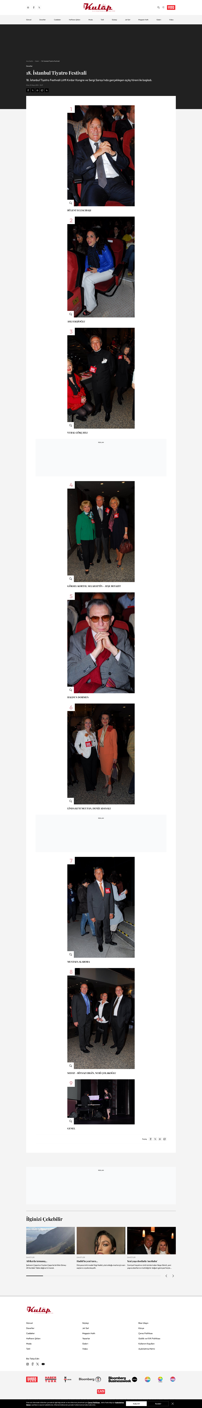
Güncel (28, 20)
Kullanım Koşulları (146, 1343)
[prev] (166, 1276)
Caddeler (57, 20)
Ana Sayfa (29, 61)
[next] (173, 1276)
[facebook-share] (28, 90)
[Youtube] (43, 1364)
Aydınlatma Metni (146, 1348)
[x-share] (33, 90)
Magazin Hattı (143, 20)
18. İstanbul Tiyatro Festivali (50, 61)
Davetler (42, 20)
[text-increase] (47, 90)
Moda (90, 20)
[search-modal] (158, 7)
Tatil (102, 20)
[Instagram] (27, 1364)
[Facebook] (32, 1364)
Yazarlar (86, 1338)
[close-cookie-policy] (173, 1404)
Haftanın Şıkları (74, 20)
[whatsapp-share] (37, 90)
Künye (141, 1328)
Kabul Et (136, 1403)
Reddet (158, 1403)
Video (171, 20)
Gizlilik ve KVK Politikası (149, 1338)
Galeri (159, 20)
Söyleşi (114, 20)
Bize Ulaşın (143, 1323)
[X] (37, 1364)
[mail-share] (42, 90)
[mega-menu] (163, 7)
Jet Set (127, 20)
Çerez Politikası (145, 1333)
